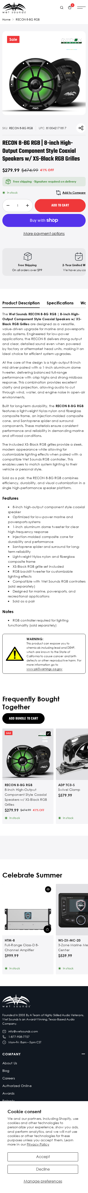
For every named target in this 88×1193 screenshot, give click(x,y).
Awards (8, 1093)
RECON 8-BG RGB (27, 19)
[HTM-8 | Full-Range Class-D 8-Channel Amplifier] (28, 909)
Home (6, 19)
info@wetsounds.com (23, 1031)
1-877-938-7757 (19, 1037)
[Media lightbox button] (44, 73)
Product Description (21, 302)
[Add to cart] (47, 929)
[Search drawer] (62, 7)
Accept (43, 1156)
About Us (9, 1063)
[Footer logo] (16, 1001)
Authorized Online (17, 1086)
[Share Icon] (81, 128)
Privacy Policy (38, 1144)
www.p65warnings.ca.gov (44, 669)
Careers (8, 1078)
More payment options (44, 233)
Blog (5, 1071)
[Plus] (27, 205)
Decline (43, 1169)
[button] (48, 889)
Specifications (60, 302)
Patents (8, 1101)
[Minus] (8, 205)
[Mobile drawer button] (81, 7)
